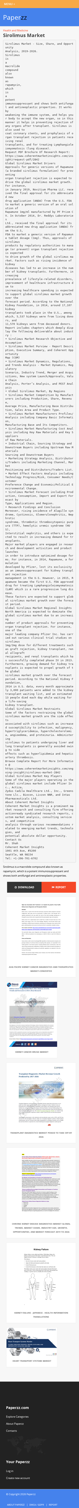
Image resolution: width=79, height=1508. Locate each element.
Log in (9, 1471)
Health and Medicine (15, 30)
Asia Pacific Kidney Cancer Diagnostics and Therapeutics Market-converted (41, 969)
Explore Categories (17, 1416)
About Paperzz (15, 1423)
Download (25, 887)
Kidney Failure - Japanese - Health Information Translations (41, 1314)
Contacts (11, 1431)
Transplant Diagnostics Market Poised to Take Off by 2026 (41, 1134)
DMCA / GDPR (36, 1504)
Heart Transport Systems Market (32, 1360)
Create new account (18, 1478)
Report (60, 887)
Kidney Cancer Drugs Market (31, 1051)
